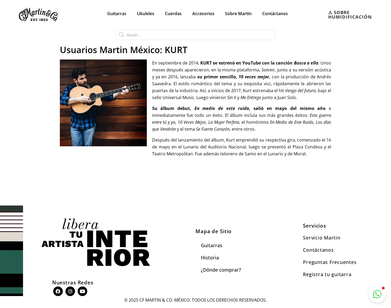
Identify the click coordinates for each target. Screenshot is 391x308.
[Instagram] (70, 291)
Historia (210, 257)
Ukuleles (145, 13)
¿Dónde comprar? (221, 270)
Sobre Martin (238, 13)
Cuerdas (173, 13)
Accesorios (203, 13)
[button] (377, 294)
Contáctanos (275, 13)
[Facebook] (58, 291)
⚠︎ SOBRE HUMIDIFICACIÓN (350, 14)
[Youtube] (82, 291)
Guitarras (116, 13)
